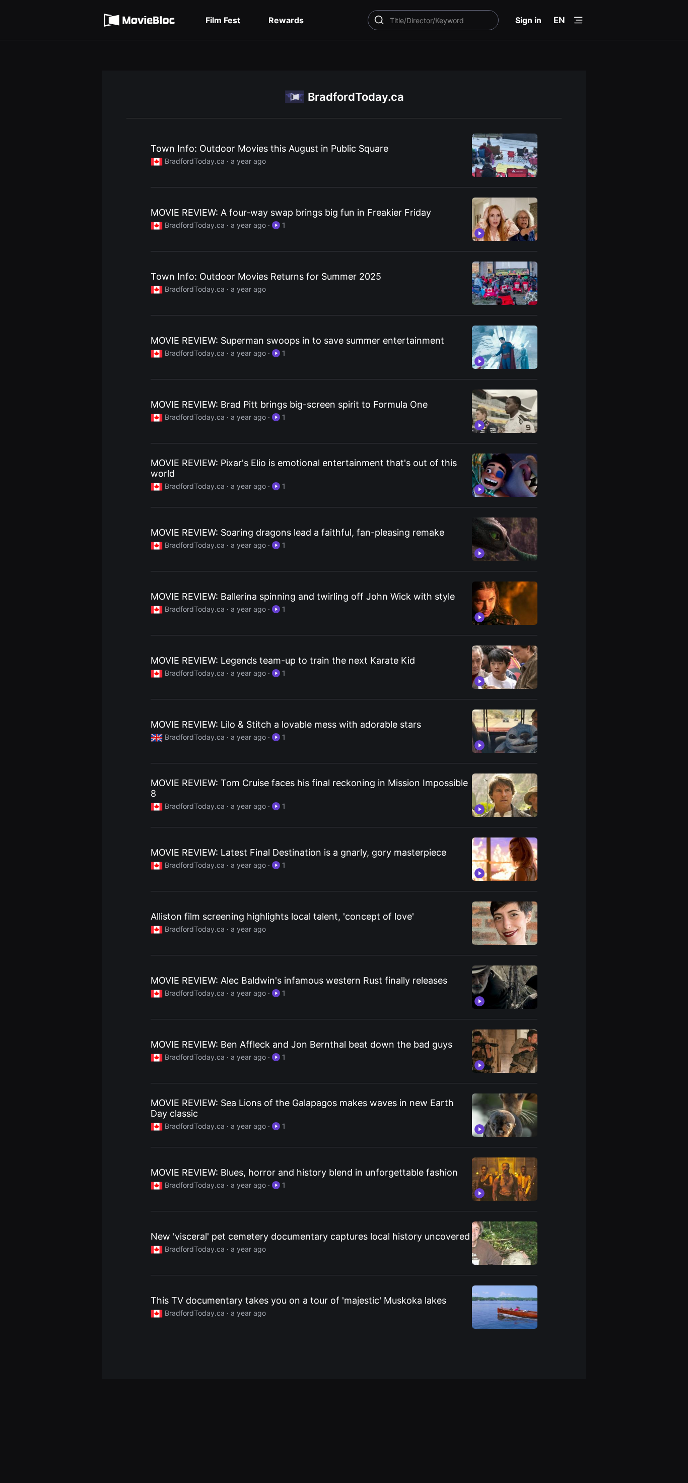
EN (559, 20)
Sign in (528, 20)
